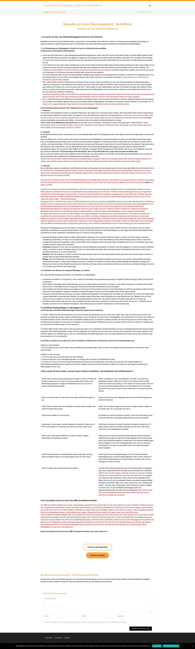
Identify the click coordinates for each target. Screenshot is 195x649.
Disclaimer (58, 638)
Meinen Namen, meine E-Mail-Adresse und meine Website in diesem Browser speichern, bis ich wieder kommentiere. (86, 622)
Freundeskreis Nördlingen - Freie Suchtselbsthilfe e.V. (73, 5)
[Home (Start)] (137, 12)
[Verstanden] (192, 646)
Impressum (49, 638)
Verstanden (157, 646)
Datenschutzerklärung (171, 646)
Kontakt (67, 638)
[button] (97, 547)
